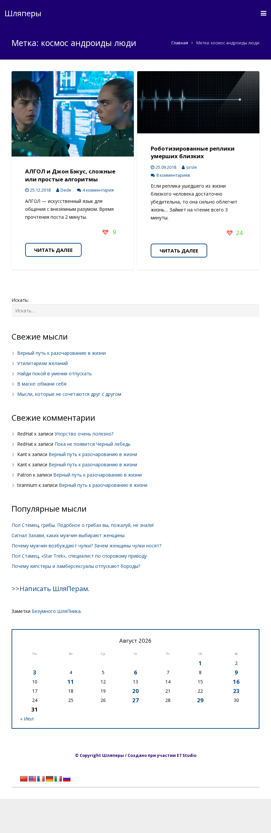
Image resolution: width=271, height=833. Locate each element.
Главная (180, 43)
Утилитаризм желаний (42, 363)
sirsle (191, 167)
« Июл (27, 719)
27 (135, 700)
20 (135, 691)
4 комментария (98, 190)
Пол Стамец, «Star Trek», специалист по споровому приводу (79, 556)
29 (200, 700)
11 (70, 681)
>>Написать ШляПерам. (51, 588)
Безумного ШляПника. (57, 611)
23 (236, 691)
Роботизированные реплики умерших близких (193, 152)
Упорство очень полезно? (84, 434)
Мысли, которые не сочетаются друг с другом (69, 394)
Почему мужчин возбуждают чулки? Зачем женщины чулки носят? (86, 545)
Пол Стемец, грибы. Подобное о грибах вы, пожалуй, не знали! (83, 525)
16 (236, 681)
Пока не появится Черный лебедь (93, 444)
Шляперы (23, 13)
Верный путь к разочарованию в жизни (61, 353)
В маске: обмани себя (41, 384)
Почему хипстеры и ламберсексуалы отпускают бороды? (76, 566)
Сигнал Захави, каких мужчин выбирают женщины (68, 535)
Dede (65, 190)
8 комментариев (173, 175)
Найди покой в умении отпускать (54, 373)
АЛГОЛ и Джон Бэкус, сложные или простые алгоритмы (70, 175)
